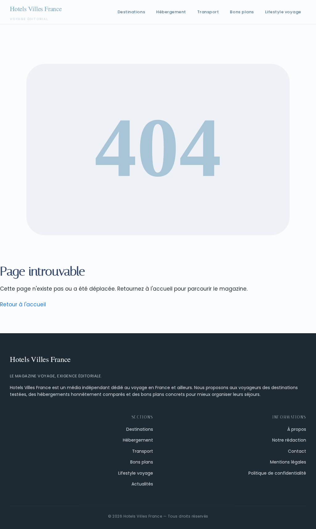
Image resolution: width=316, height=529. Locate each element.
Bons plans (242, 12)
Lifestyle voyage (283, 12)
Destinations (131, 12)
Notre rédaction (289, 440)
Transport (208, 12)
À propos (296, 429)
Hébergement (171, 12)
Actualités (142, 484)
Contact (297, 451)
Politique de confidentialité (277, 473)
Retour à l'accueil (23, 304)
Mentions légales (288, 462)
